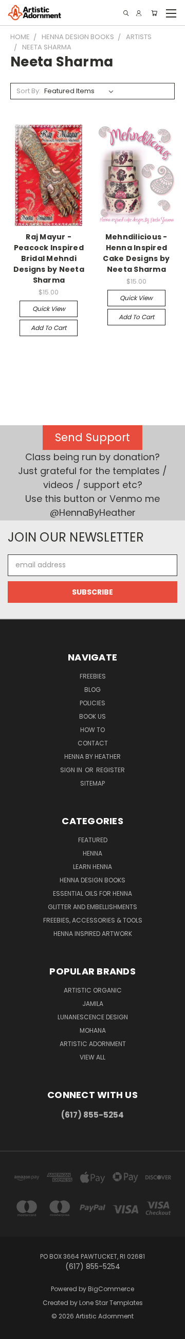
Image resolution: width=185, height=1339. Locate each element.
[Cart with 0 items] (154, 13)
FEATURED (92, 840)
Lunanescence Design (93, 1017)
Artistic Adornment (93, 1043)
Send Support (92, 437)
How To (92, 729)
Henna (92, 853)
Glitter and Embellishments (92, 906)
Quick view (48, 308)
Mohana (93, 1030)
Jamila (92, 1003)
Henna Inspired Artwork (92, 933)
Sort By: (28, 91)
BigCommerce (111, 1288)
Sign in (72, 770)
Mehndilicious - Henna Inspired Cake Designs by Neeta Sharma (136, 253)
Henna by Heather (92, 756)
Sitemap (92, 783)
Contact (93, 743)
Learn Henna (92, 866)
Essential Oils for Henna (92, 893)
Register (110, 770)
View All (92, 1057)
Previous (16, 1328)
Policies (92, 703)
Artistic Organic (93, 990)
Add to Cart (48, 327)
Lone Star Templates (111, 1302)
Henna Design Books (92, 880)
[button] (92, 437)
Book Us (92, 716)
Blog (92, 689)
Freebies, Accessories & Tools (92, 920)
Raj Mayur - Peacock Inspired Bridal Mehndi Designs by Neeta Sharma (48, 258)
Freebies (93, 676)
